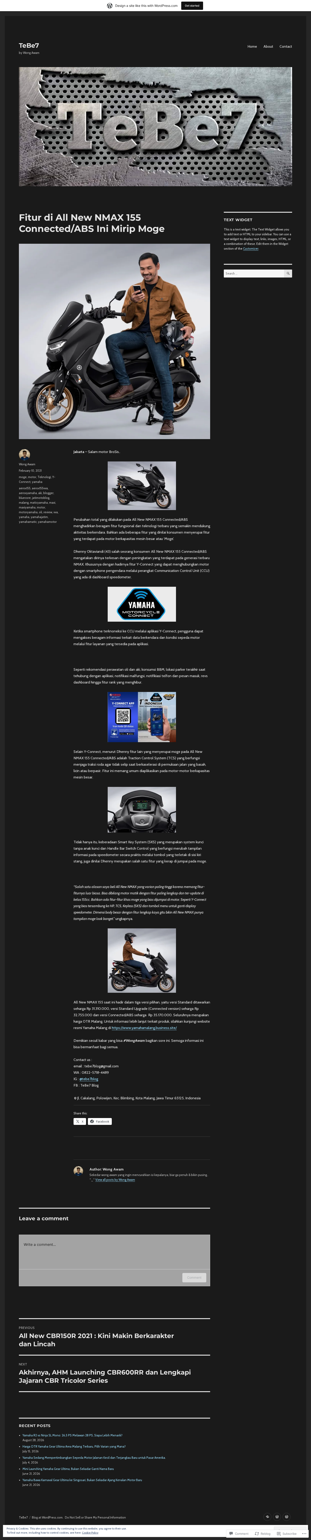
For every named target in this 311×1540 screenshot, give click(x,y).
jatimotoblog (40, 498)
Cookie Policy (90, 1532)
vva (56, 512)
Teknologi (44, 477)
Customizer (250, 248)
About (268, 46)
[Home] (267, 1517)
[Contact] (287, 1517)
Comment (194, 1277)
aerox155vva (40, 488)
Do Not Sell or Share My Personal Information (95, 1517)
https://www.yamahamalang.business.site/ (144, 1028)
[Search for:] (254, 273)
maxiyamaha (27, 507)
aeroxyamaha (28, 493)
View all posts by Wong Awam (115, 1179)
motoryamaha (28, 512)
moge (23, 477)
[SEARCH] (288, 274)
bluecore (25, 498)
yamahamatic (28, 522)
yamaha (37, 482)
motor (32, 477)
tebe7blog (88, 1079)
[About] (277, 1517)
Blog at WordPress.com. (47, 1517)
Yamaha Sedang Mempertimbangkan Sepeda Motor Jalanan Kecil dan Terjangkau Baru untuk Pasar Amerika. (94, 1457)
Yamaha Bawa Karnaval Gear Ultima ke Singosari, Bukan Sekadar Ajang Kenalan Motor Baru (82, 1480)
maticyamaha (39, 502)
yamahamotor (47, 522)
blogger (48, 493)
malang (24, 502)
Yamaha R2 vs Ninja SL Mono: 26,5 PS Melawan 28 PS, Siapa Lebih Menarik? (72, 1435)
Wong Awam (27, 464)
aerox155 (25, 488)
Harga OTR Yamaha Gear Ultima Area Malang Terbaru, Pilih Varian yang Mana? (74, 1446)
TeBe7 (29, 45)
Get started (192, 5)
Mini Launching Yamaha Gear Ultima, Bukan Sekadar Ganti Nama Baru (68, 1469)
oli (40, 512)
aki (40, 493)
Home (252, 46)
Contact (286, 46)
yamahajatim (39, 517)
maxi (52, 502)
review (47, 512)
